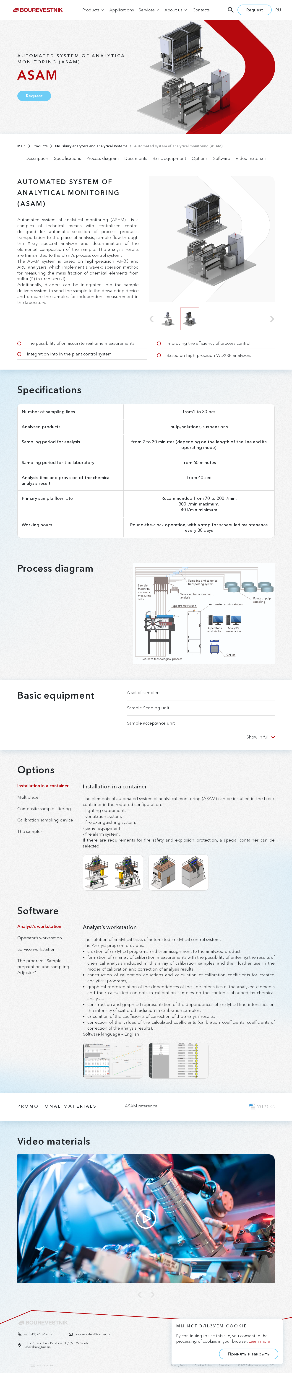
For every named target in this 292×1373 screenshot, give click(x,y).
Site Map (225, 1365)
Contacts (201, 10)
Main (21, 146)
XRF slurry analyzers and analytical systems (91, 146)
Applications (121, 10)
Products (39, 146)
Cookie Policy (203, 1365)
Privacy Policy (179, 1365)
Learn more (259, 1341)
